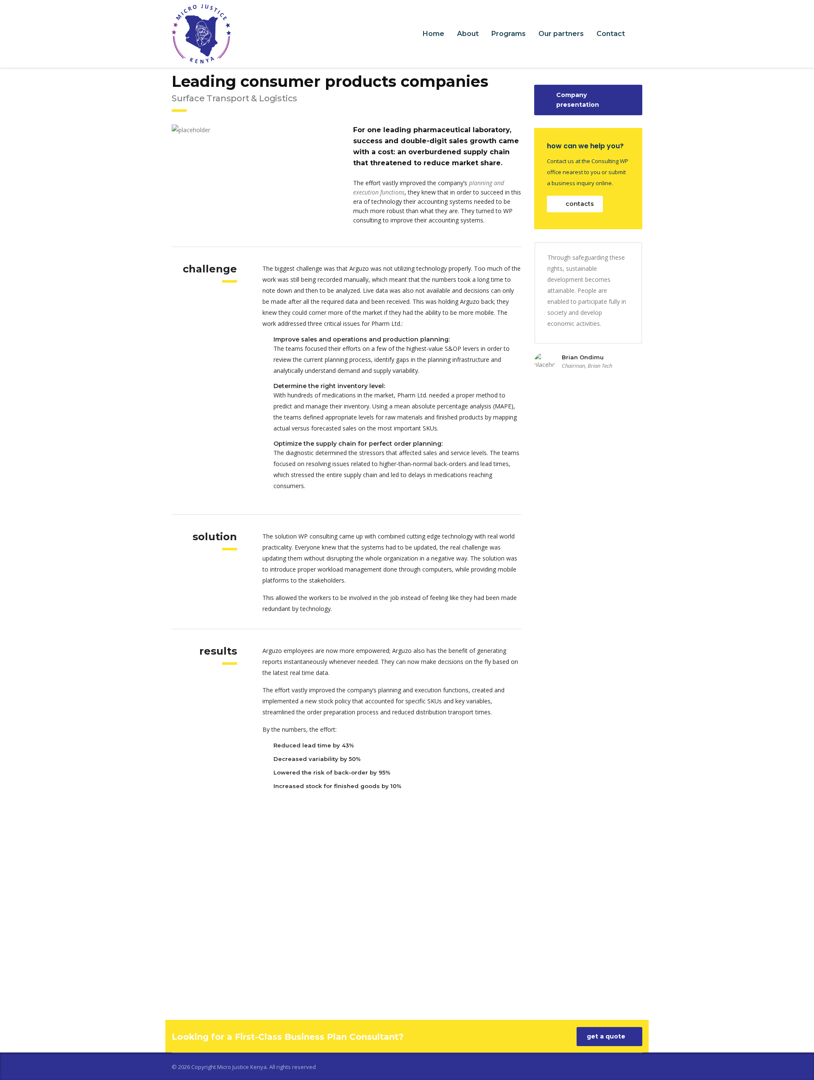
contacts (580, 204)
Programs (508, 34)
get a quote (606, 1036)
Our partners (561, 34)
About (468, 34)
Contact (611, 34)
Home (433, 34)
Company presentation (577, 99)
